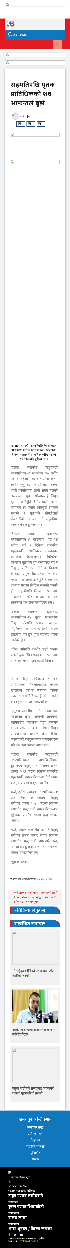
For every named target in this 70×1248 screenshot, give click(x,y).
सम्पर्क (35, 1159)
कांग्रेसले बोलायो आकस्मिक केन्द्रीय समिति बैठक (33, 1032)
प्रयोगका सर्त (35, 1134)
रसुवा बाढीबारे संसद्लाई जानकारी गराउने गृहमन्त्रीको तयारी (33, 1091)
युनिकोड (35, 1153)
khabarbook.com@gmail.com (34, 897)
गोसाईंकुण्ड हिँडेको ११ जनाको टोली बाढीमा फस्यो (33, 973)
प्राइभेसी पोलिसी (35, 1146)
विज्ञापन (35, 1140)
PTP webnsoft (29, 1241)
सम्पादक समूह (35, 1127)
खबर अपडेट (19, 35)
